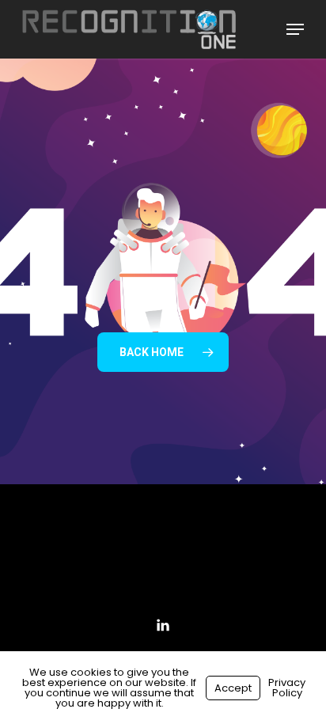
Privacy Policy (286, 687)
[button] (295, 29)
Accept (233, 688)
